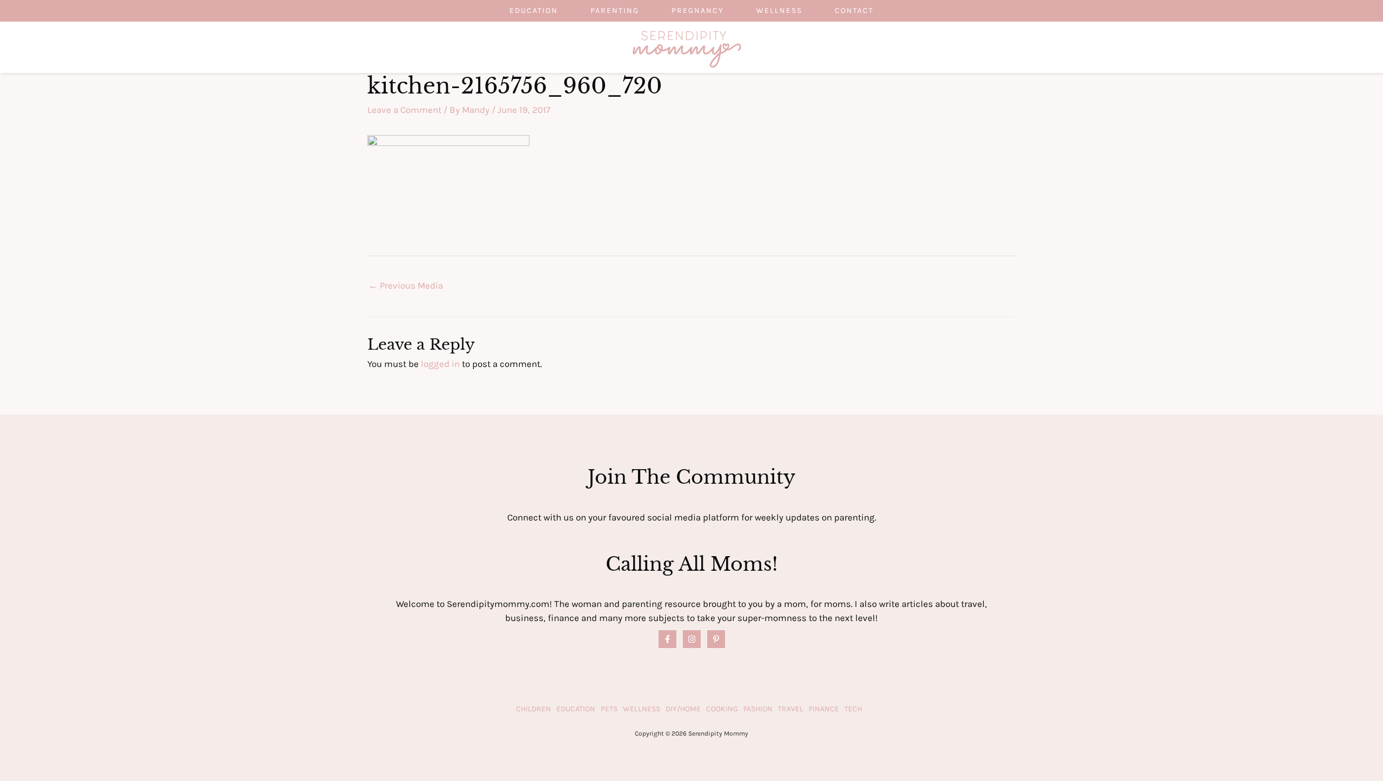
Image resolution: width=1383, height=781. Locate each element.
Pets (609, 708)
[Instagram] (692, 639)
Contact (854, 10)
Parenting (614, 10)
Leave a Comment (404, 109)
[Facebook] (667, 639)
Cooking (722, 708)
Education (533, 10)
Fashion (758, 708)
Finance (824, 708)
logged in (440, 363)
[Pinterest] (716, 639)
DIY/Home (683, 708)
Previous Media (405, 285)
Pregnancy (698, 10)
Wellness (779, 10)
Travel (790, 708)
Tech (853, 708)
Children (533, 708)
